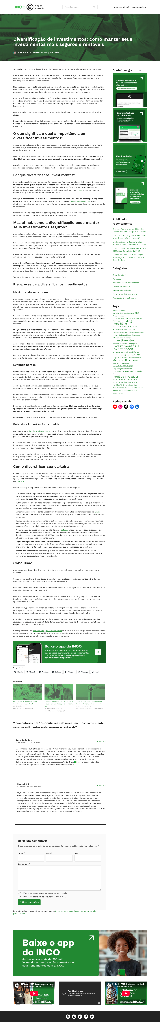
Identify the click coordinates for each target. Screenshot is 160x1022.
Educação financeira (122, 329)
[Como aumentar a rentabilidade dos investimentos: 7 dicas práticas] (90, 692)
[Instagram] (120, 407)
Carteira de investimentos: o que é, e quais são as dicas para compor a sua (59, 704)
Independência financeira (129, 335)
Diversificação (124, 326)
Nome (21, 853)
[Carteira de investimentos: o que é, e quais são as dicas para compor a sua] (59, 692)
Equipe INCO (23, 784)
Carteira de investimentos (123, 313)
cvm (114, 327)
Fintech (115, 335)
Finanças (117, 279)
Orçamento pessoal (121, 371)
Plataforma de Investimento (125, 294)
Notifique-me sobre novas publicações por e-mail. (43, 897)
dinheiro (20, 481)
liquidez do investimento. (40, 431)
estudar (64, 530)
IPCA (138, 355)
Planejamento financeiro (125, 379)
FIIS (133, 329)
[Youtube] (115, 407)
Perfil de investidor (125, 376)
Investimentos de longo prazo (125, 343)
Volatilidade (118, 393)
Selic (135, 391)
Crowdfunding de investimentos (127, 318)
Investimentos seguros (121, 355)
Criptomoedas (118, 316)
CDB (137, 313)
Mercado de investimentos (131, 358)
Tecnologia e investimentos (125, 298)
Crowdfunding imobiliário (122, 322)
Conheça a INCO (121, 7)
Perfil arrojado (136, 371)
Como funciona (139, 7)
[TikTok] (126, 407)
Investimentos (124, 340)
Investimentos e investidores (126, 283)
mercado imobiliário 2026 (123, 366)
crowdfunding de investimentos (47, 631)
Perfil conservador (119, 374)
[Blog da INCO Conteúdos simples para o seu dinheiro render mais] (32, 7)
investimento (125, 338)
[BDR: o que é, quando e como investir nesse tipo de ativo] (27, 692)
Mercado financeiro (121, 286)
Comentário (24, 864)
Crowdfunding (119, 275)
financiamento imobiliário (120, 332)
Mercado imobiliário (122, 290)
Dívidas (135, 327)
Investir (132, 355)
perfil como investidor (80, 201)
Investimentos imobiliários (126, 352)
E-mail (50, 853)
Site (76, 853)
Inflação (116, 338)
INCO (31, 624)
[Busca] (94, 7)
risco (80, 190)
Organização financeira (122, 369)
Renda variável (131, 385)
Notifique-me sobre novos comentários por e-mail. (43, 893)
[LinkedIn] (137, 407)
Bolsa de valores (119, 310)
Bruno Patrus (22, 53)
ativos (97, 512)
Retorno (127, 388)
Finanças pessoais (136, 332)
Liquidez (117, 357)
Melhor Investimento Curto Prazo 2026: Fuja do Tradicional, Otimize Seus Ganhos (128, 257)
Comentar (101, 741)
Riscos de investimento (123, 391)
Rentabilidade (118, 388)
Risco (134, 388)
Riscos (140, 388)
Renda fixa (118, 385)
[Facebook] (132, 407)
